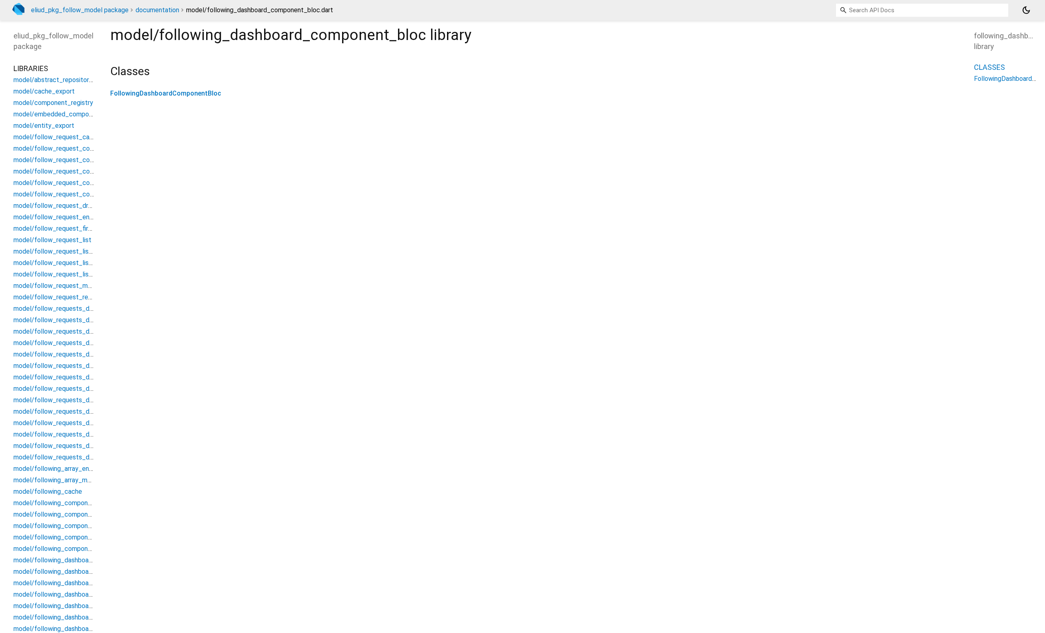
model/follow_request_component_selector (78, 183)
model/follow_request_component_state (74, 194)
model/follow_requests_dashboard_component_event (93, 343)
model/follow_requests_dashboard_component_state (92, 366)
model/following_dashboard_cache (64, 560)
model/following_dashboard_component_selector (86, 606)
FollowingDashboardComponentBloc (165, 93)
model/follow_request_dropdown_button (73, 206)
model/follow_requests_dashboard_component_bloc (91, 331)
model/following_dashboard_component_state (82, 617)
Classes (989, 67)
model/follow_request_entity (56, 217)
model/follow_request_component (64, 148)
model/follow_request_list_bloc (60, 251)
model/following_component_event (65, 526)
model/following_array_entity (56, 469)
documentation (157, 10)
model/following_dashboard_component (72, 571)
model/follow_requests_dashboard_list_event (81, 423)
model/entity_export (43, 125)
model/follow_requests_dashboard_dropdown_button (92, 377)
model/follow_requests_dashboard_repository (81, 457)
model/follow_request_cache (56, 137)
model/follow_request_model (56, 286)
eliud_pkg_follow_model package (80, 10)
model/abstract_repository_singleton (67, 80)
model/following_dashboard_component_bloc (80, 583)
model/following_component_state (65, 549)
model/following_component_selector (69, 537)
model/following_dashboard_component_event (82, 594)
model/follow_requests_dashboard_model (75, 446)
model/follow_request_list (52, 240)
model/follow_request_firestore (60, 228)
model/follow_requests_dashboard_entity (74, 388)
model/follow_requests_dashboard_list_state (80, 434)
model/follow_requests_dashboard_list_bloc (79, 411)
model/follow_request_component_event (74, 171)
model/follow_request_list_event (62, 263)
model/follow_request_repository (62, 297)
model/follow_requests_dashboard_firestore (78, 400)
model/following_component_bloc (63, 514)
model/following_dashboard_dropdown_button (81, 629)
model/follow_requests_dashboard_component (82, 320)
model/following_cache (47, 491)
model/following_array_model (56, 480)
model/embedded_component (57, 114)
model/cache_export (44, 91)
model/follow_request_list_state (62, 274)
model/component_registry (53, 103)
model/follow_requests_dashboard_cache (75, 308)
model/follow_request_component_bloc (72, 160)
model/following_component (55, 503)
